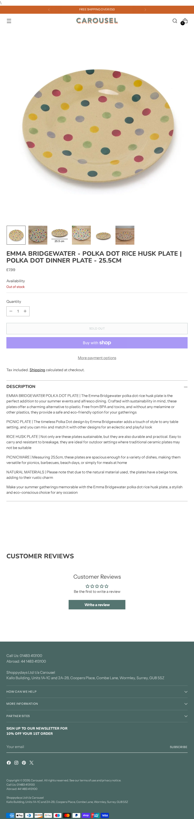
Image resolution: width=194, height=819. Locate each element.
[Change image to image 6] (124, 235)
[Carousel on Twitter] (32, 763)
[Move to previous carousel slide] (173, 527)
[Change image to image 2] (37, 235)
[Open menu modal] (9, 21)
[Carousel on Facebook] (9, 763)
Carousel (37, 780)
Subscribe (179, 747)
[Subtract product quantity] (11, 311)
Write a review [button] (97, 604)
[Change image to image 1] (16, 235)
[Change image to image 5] (103, 235)
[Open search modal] (175, 21)
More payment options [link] (97, 358)
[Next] (145, 10)
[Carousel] (97, 20)
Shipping (37, 370)
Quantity (13, 301)
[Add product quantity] (25, 311)
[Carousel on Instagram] (17, 763)
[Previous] (49, 10)
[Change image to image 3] (59, 235)
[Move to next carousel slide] (184, 527)
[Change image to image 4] (81, 235)
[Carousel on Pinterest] (24, 763)
